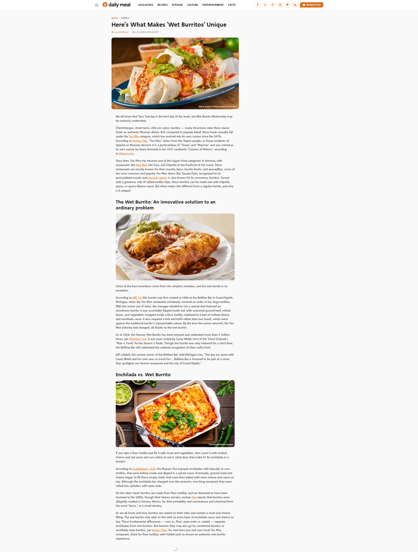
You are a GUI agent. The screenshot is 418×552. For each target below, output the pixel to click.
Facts (232, 5)
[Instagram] (280, 5)
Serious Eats (139, 141)
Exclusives (145, 5)
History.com (126, 154)
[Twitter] (265, 5)
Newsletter (313, 5)
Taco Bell (141, 165)
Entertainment (213, 5)
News (115, 18)
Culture (192, 5)
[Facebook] (257, 5)
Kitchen (177, 5)
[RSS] (295, 5)
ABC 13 (136, 298)
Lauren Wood (121, 32)
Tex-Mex (134, 136)
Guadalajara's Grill (143, 469)
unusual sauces (157, 178)
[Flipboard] (287, 5)
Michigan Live (137, 339)
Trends (125, 18)
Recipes (163, 5)
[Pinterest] (272, 5)
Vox (194, 497)
